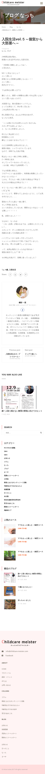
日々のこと (8, 493)
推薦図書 (7, 489)
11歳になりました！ (25, 587)
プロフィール (6, 673)
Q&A (5, 451)
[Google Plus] (15, 274)
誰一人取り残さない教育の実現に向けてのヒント (22, 411)
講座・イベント (7, 677)
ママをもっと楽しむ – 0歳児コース (30, 525)
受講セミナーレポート (11, 475)
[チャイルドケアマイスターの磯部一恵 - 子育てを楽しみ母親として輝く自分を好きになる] (13, 3)
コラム (6, 462)
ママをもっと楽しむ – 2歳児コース (30, 551)
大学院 (6, 479)
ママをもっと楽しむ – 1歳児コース (30, 538)
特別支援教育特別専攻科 (12, 500)
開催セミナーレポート (11, 507)
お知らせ (7, 458)
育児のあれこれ (9, 503)
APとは (4, 681)
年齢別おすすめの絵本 (9, 709)
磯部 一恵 (22, 302)
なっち (4, 51)
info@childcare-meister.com (17, 651)
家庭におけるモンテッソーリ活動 (15, 482)
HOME (4, 669)
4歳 (6, 269)
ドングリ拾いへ (31, 354)
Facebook (9, 655)
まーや (6, 472)
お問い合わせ (6, 685)
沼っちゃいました (24, 600)
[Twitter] (20, 274)
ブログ (9, 51)
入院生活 (12, 269)
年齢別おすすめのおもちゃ (13, 486)
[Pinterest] (25, 274)
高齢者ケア (8, 510)
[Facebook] (10, 274)
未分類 (6, 496)
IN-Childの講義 (9, 448)
